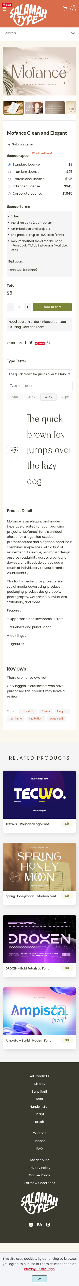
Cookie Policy (39, 1175)
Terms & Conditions (39, 1183)
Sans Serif (39, 1091)
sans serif (56, 718)
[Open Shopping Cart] (65, 9)
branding (28, 711)
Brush (39, 1121)
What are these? (42, 153)
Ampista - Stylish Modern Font (28, 1040)
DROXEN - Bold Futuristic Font (27, 968)
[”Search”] (73, 33)
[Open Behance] (39, 1226)
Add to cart (52, 307)
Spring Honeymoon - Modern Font (31, 896)
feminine (15, 718)
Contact (39, 1133)
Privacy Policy (39, 1167)
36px (31, 397)
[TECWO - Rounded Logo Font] (39, 795)
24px (14, 397)
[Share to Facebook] (25, 342)
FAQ (39, 1148)
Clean (46, 711)
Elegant (62, 711)
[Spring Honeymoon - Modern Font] (39, 867)
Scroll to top (75, 1099)
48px (48, 397)
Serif (39, 1099)
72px (65, 397)
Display (39, 1083)
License (39, 1141)
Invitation (36, 718)
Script (39, 1114)
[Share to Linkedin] (20, 342)
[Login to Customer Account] (74, 9)
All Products (39, 1076)
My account (39, 1160)
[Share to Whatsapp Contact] (48, 342)
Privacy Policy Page (39, 1269)
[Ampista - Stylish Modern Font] (39, 1011)
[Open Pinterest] (48, 1226)
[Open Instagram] (31, 1226)
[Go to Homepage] (28, 24)
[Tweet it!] (31, 342)
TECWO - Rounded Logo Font (27, 824)
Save (8, 4)
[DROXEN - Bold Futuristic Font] (39, 939)
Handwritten (39, 1106)
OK (40, 1278)
